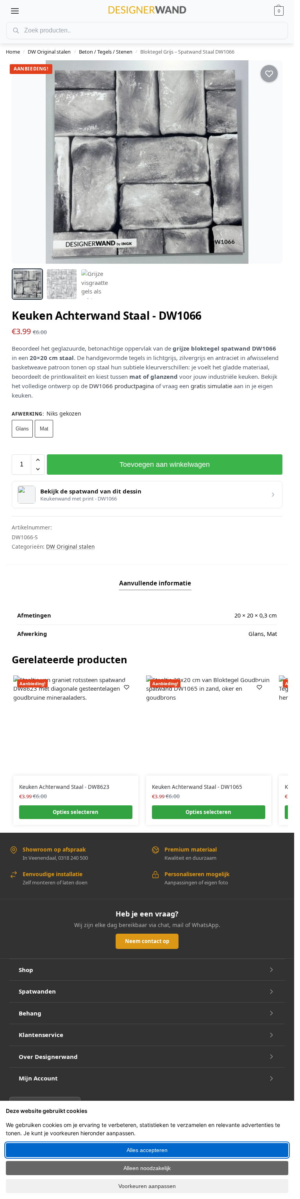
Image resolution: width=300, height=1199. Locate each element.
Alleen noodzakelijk (147, 1168)
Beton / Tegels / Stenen (105, 51)
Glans (22, 429)
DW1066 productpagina (121, 386)
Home (13, 51)
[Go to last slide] (24, 162)
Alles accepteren (147, 1150)
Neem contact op (147, 941)
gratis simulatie (211, 386)
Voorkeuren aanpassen (147, 1186)
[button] (279, 11)
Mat (44, 429)
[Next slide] (269, 162)
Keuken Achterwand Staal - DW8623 (64, 786)
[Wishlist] (126, 687)
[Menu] (14, 11)
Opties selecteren (75, 812)
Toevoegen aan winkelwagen (165, 464)
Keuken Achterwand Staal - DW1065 (197, 786)
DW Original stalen (49, 51)
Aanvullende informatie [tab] (155, 583)
